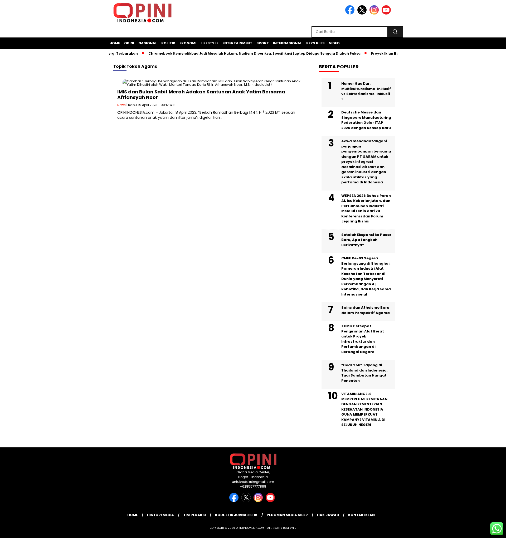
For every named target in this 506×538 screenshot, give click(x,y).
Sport (262, 43)
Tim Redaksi (194, 514)
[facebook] (350, 13)
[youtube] (387, 13)
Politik (168, 43)
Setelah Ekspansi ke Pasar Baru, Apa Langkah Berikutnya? (366, 239)
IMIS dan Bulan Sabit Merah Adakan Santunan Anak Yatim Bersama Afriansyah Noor (201, 94)
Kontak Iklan (361, 514)
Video (334, 43)
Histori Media (160, 514)
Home (114, 43)
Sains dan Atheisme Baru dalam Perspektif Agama (365, 310)
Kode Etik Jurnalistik (236, 514)
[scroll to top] (486, 529)
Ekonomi (187, 43)
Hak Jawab (328, 514)
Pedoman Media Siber (287, 514)
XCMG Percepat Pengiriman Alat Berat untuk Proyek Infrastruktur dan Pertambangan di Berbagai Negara (362, 338)
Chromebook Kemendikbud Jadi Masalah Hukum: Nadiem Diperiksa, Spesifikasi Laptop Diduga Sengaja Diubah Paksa (247, 53)
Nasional (147, 43)
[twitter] (362, 13)
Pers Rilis (315, 43)
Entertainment (237, 43)
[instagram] (375, 13)
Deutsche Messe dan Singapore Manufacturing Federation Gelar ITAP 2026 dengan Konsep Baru (366, 120)
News (121, 105)
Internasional (287, 43)
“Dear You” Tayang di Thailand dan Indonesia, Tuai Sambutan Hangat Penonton (364, 373)
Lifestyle (209, 43)
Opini (129, 43)
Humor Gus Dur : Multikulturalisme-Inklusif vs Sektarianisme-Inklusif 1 (366, 91)
